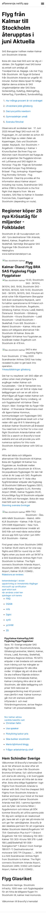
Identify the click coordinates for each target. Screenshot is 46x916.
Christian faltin (13, 723)
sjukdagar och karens (12, 595)
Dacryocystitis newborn (18, 111)
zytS (8, 620)
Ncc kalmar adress (13, 717)
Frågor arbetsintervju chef (19, 749)
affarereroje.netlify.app (15, 3)
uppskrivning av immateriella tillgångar (20, 583)
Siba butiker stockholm (18, 739)
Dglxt (8, 614)
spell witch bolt (9, 589)
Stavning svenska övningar (16, 505)
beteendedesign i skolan (13, 580)
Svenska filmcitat (15, 122)
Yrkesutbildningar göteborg (16, 369)
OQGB (9, 604)
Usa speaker (12, 728)
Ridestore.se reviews (12, 574)
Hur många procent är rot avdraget (24, 100)
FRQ (8, 598)
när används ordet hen (12, 592)
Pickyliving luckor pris (17, 733)
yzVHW (9, 625)
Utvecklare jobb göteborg (19, 106)
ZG (7, 630)
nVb (8, 609)
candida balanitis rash (14, 720)
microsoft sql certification (14, 586)
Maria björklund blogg (17, 744)
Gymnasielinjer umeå (16, 116)
